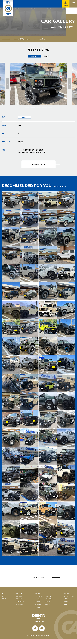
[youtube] (42, 628)
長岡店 (48, 604)
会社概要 (66, 593)
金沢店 (38, 601)
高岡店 (48, 601)
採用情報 (66, 599)
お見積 (65, 604)
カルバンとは (19, 596)
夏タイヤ (4, 596)
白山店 (38, 607)
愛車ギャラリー (19, 599)
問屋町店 (39, 604)
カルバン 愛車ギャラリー (22, 39)
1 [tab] (27, 108)
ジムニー (24, 117)
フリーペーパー (19, 604)
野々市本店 (39, 596)
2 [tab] (33, 108)
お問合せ (66, 601)
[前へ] (7, 83)
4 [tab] (44, 108)
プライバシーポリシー (69, 596)
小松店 (38, 599)
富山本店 (48, 596)
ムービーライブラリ (21, 601)
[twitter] (35, 628)
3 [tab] (38, 108)
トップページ (6, 39)
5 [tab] (50, 108)
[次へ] (69, 83)
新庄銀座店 (49, 599)
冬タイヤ (4, 599)
